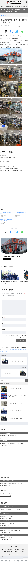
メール (4, 323)
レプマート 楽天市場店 (5, 496)
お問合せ (21, 551)
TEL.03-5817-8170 (6, 485)
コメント (5, 299)
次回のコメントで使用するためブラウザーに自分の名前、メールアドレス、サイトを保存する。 (15, 336)
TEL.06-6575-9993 (6, 511)
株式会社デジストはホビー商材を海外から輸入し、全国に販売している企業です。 (14, 10)
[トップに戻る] (2, 556)
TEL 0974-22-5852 (6, 438)
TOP (3, 6)
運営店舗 (22, 6)
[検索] (26, 380)
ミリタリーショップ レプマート (7, 493)
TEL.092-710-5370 (6, 525)
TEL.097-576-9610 (6, 532)
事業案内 (15, 6)
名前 (3, 317)
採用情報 (8, 551)
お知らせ (11, 266)
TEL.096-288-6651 (6, 539)
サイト (3, 329)
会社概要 (9, 6)
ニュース (14, 551)
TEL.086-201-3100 (6, 518)
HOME (14, 546)
